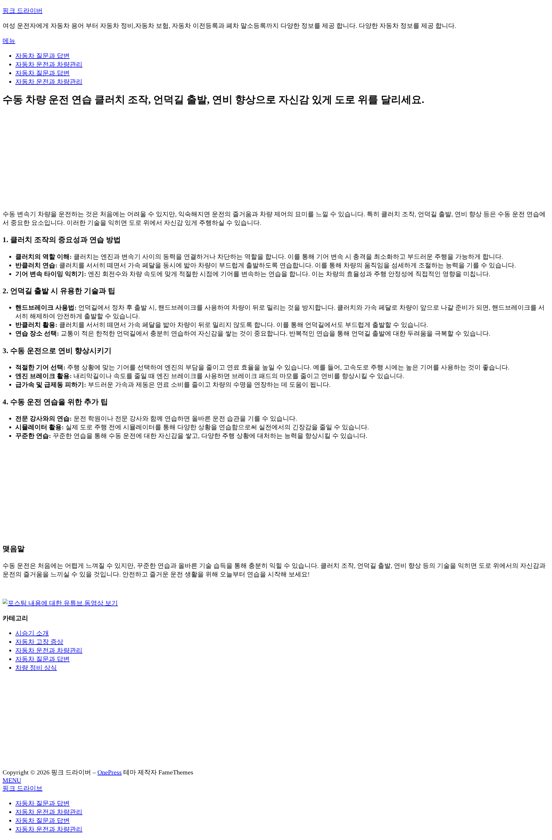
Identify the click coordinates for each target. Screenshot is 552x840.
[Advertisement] (194, 158)
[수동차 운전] (60, 602)
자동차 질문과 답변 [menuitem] (42, 803)
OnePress (109, 772)
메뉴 (9, 40)
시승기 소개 (32, 633)
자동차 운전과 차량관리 (48, 64)
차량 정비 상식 (36, 667)
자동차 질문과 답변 (42, 55)
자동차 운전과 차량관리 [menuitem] (48, 811)
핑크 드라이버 (22, 10)
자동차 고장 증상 (39, 641)
